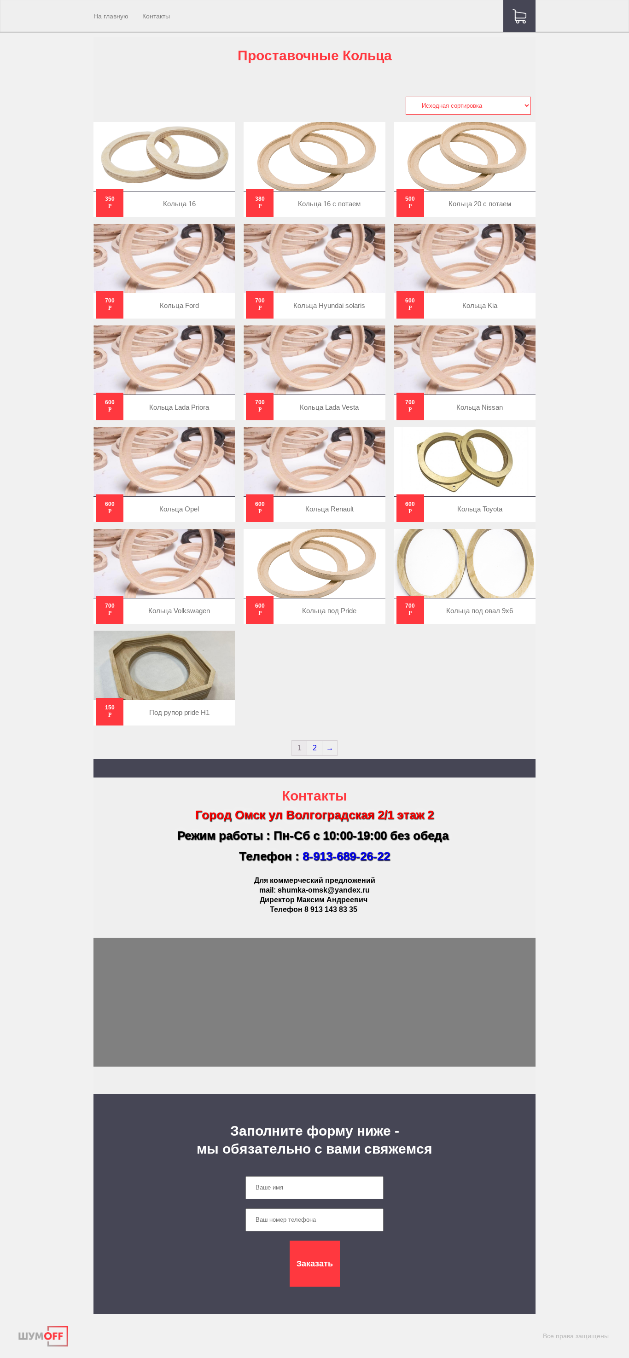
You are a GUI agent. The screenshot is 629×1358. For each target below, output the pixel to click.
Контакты (156, 16)
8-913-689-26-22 (346, 856)
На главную (110, 16)
